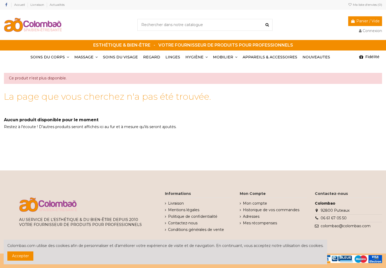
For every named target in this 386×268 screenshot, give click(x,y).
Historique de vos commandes (271, 210)
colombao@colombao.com (346, 226)
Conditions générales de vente (196, 229)
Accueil (20, 5)
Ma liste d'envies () (367, 5)
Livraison (37, 5)
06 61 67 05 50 (334, 218)
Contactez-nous (182, 223)
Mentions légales (183, 210)
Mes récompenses (260, 223)
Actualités (57, 5)
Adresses (251, 216)
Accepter (20, 256)
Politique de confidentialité (192, 216)
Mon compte (255, 203)
